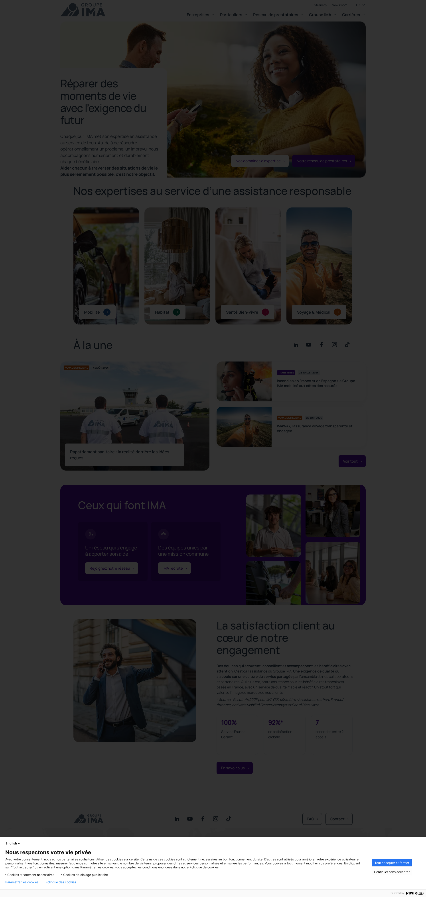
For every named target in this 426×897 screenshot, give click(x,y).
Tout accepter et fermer (392, 863)
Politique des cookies (60, 882)
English (11, 843)
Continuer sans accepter (392, 872)
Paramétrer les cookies (21, 882)
